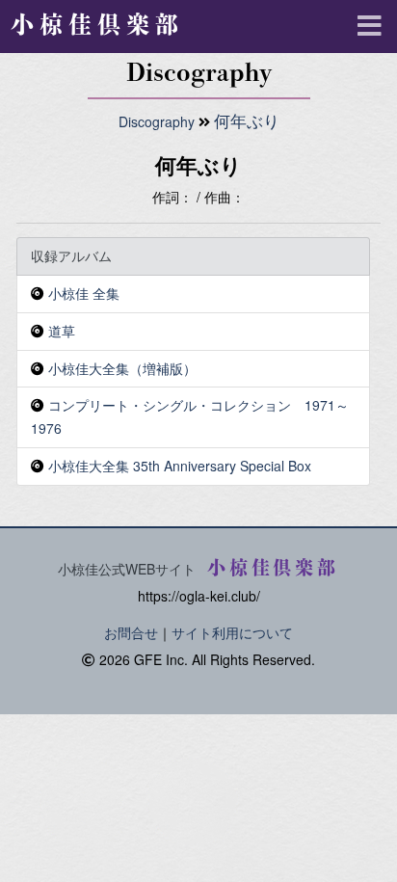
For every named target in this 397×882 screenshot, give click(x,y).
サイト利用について (232, 632)
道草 (61, 330)
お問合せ (131, 632)
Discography (157, 121)
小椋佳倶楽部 (97, 24)
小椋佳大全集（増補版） (122, 368)
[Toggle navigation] (367, 24)
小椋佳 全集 (83, 293)
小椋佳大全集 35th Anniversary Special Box (179, 465)
